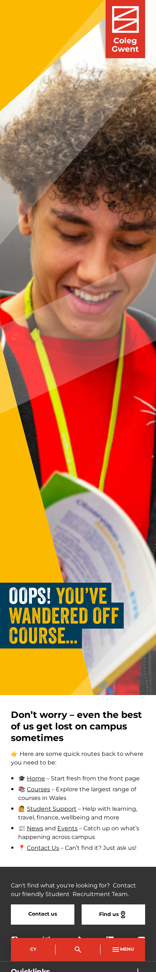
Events (67, 828)
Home (36, 778)
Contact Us (43, 848)
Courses (38, 789)
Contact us (42, 914)
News (35, 828)
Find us (109, 914)
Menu (127, 949)
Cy (33, 949)
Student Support (52, 809)
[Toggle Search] (78, 949)
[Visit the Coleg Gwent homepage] (125, 29)
